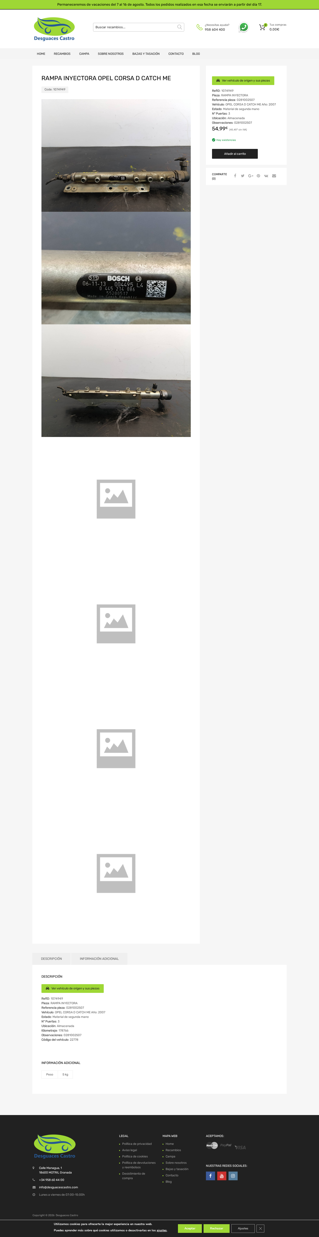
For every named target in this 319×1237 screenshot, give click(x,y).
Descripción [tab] (51, 959)
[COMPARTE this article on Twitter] (242, 176)
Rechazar (216, 1228)
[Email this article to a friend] (273, 176)
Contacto (176, 54)
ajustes (162, 1230)
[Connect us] (210, 1176)
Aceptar (189, 1228)
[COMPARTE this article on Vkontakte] (265, 176)
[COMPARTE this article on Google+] (250, 176)
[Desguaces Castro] (51, 29)
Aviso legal (129, 1150)
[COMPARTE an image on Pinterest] (258, 176)
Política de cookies (135, 1156)
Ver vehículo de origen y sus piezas (246, 80)
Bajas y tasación (146, 54)
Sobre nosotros (111, 54)
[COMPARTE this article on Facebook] (234, 176)
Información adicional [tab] (99, 959)
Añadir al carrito (235, 154)
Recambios (62, 54)
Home (41, 54)
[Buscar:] (138, 27)
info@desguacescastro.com (58, 1187)
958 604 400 (215, 30)
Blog (196, 54)
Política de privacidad (137, 1144)
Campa (84, 54)
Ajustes (243, 1228)
